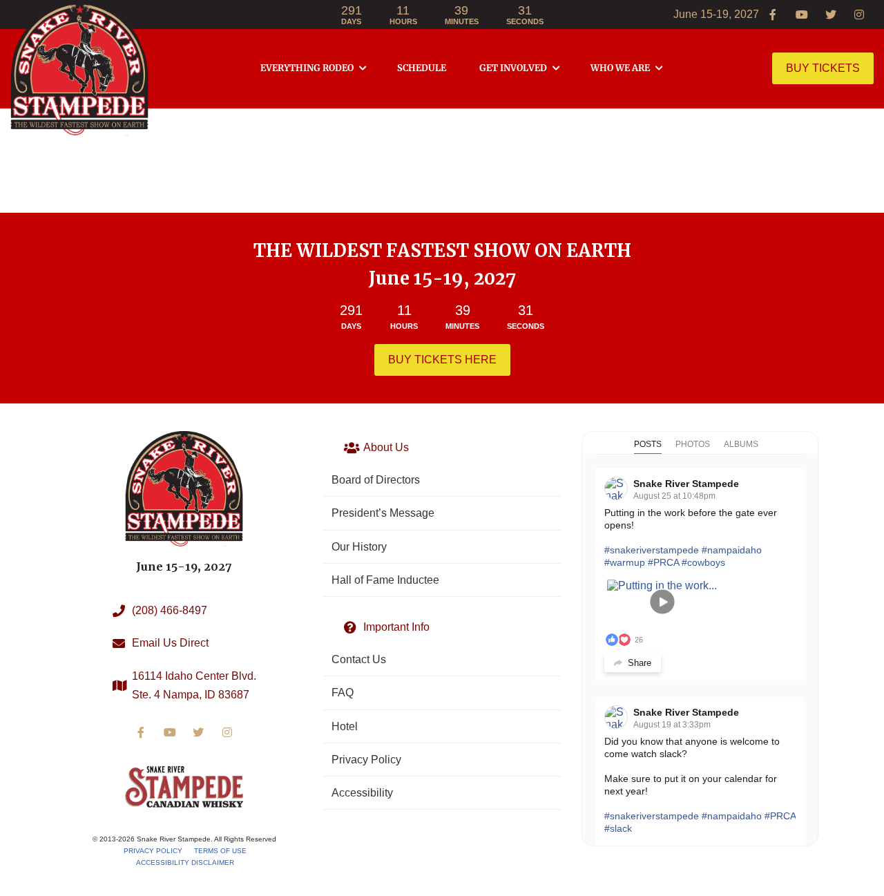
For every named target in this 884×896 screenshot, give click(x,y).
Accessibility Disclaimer (185, 862)
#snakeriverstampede (651, 549)
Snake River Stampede (686, 483)
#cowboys (703, 562)
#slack (618, 828)
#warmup (624, 562)
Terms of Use (220, 851)
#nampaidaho (732, 549)
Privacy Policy (153, 851)
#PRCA (663, 562)
